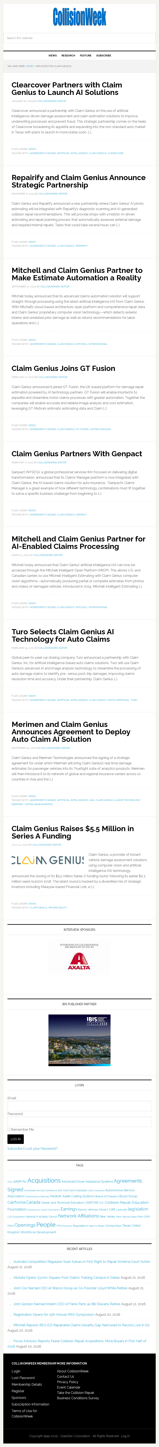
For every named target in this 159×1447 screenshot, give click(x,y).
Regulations (80, 1225)
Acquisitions (44, 1180)
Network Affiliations (78, 1216)
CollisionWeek (79, 17)
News (32, 149)
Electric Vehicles (88, 1209)
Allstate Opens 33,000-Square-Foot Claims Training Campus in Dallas (66, 1278)
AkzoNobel (30, 1190)
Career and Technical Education (62, 1202)
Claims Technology (127, 800)
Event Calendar (68, 1387)
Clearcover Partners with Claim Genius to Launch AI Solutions (67, 88)
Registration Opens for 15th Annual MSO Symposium (53, 1315)
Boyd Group (128, 1196)
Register (18, 1391)
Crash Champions (50, 1209)
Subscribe (15, 1149)
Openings (24, 1225)
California (16, 1202)
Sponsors (19, 1398)
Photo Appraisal (118, 700)
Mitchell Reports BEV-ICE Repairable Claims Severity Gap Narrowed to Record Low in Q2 (81, 1325)
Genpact (81, 514)
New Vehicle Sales (126, 1216)
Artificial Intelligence (72, 153)
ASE (60, 1190)
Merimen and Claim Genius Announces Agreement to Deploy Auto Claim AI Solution (71, 731)
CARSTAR (91, 1202)
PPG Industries (64, 1226)
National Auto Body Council (41, 1216)
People (46, 1224)
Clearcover (116, 153)
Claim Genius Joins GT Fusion (63, 368)
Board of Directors (107, 1196)
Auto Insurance (96, 1190)
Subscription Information (30, 1404)
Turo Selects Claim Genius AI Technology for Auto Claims (63, 635)
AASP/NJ (19, 1181)
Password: (15, 1114)
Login (16, 1371)
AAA (9, 1181)
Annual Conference (47, 1190)
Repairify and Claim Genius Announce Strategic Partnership (79, 181)
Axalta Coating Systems (78, 1196)
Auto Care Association (75, 1190)
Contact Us (65, 1377)
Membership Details (27, 1384)
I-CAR (111, 1209)
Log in (125, 1436)
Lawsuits (121, 1209)
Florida (102, 1209)
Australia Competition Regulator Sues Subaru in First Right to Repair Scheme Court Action (81, 1262)
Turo (134, 700)
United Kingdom (100, 429)
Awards (55, 1196)
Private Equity (57, 907)
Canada (33, 1202)
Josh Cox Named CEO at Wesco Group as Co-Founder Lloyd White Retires (70, 1288)
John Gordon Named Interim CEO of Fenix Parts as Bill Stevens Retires (66, 1304)
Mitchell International (92, 344)
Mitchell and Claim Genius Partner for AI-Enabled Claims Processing (78, 542)
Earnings (69, 1209)
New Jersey (107, 1216)
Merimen (17, 804)
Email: (12, 1098)
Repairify (82, 245)
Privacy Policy (67, 1382)
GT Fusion (82, 429)
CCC (101, 1202)
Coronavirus (33, 1209)
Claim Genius (97, 153)
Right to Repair (97, 1226)
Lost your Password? (41, 1149)
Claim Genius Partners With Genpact (77, 453)
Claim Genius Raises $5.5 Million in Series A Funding (73, 832)
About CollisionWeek (73, 1371)
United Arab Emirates (38, 804)
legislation (138, 1209)
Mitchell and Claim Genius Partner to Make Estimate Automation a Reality (77, 274)
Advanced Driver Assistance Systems (87, 1181)
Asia (91, 800)
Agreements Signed (43, 153)
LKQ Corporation (16, 1216)
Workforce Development (38, 1232)
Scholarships (114, 1225)
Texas (126, 1225)
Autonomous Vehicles (37, 1196)
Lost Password (23, 1378)
